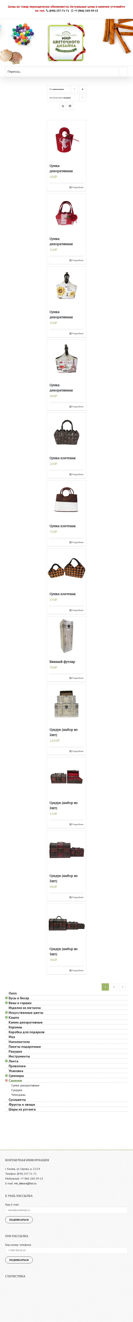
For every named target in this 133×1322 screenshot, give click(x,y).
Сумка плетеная (63, 458)
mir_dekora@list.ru (25, 1183)
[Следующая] (122, 987)
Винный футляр (62, 662)
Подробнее (77, 187)
